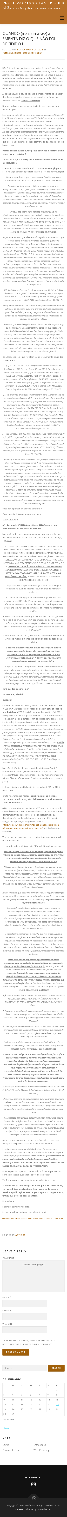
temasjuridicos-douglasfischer (22, 53)
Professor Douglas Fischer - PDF (33, 4)
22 (57, 1404)
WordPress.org (41, 1450)
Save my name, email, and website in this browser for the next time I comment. (28, 1342)
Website (7, 1323)
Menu (61, 18)
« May (5, 1428)
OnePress (20, 1509)
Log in (5, 1444)
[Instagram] (33, 1484)
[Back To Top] (33, 1498)
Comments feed (11, 1450)
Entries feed (40, 1444)
